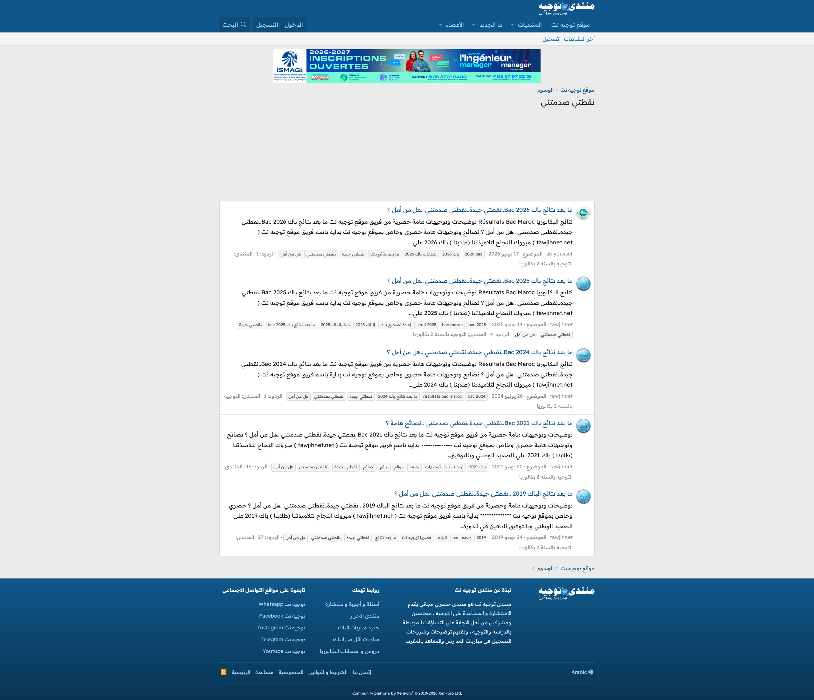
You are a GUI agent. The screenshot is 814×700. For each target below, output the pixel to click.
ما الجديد (491, 24)
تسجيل (551, 39)
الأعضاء (455, 24)
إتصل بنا (362, 672)
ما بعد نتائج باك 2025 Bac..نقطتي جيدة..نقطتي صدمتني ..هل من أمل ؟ (480, 280)
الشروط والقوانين (328, 672)
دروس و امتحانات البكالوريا (349, 651)
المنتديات (530, 24)
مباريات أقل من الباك (356, 639)
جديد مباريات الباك (358, 627)
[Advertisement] (407, 156)
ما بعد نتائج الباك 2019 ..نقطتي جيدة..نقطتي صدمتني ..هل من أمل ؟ (483, 493)
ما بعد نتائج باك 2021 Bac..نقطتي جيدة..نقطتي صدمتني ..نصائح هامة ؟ (479, 423)
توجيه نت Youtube (284, 651)
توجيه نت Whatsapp (282, 604)
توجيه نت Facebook (282, 615)
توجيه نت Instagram (281, 627)
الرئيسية (240, 672)
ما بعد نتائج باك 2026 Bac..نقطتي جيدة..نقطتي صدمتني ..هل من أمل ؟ (480, 210)
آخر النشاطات (579, 39)
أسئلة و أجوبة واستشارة (352, 604)
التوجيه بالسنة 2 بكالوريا (546, 263)
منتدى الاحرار (364, 615)
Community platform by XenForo (407, 693)
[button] (512, 24)
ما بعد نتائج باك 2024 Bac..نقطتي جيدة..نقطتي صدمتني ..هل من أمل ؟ (480, 352)
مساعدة (264, 672)
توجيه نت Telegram (283, 639)
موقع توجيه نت (570, 24)
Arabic (579, 672)
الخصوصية (291, 672)
